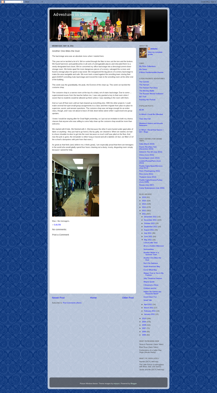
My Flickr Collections (147, 66)
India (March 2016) (146, 144)
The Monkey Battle (146, 91)
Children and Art (150, 288)
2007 (144, 328)
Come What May (150, 270)
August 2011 (149, 230)
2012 (144, 211)
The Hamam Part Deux (148, 88)
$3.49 (141, 110)
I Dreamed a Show (151, 285)
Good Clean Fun (150, 297)
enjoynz (117, 383)
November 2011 (150, 220)
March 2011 (149, 308)
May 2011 (148, 240)
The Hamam (144, 85)
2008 (144, 325)
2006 (144, 332)
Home (93, 297)
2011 (144, 214)
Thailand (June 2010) (147, 177)
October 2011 (149, 223)
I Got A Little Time (150, 243)
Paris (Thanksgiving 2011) (149, 171)
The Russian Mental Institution (151, 94)
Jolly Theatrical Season (153, 278)
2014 (144, 204)
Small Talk (148, 300)
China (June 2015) (146, 155)
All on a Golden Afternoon (154, 246)
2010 (144, 318)
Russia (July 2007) (146, 185)
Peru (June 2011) (146, 174)
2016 (144, 197)
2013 (144, 207)
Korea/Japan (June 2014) (149, 158)
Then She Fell (144, 119)
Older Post (128, 297)
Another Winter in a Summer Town (151, 254)
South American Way (152, 266)
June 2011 (148, 236)
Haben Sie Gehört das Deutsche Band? (152, 293)
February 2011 (150, 311)
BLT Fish (142, 97)
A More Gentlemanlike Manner (151, 72)
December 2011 (150, 217)
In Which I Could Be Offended (151, 114)
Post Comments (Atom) (72, 303)
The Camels (144, 82)
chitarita (153, 49)
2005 (144, 335)
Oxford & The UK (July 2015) (150, 152)
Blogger (134, 383)
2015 (144, 201)
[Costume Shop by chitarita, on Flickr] (75, 216)
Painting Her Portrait (147, 100)
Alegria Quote (149, 282)
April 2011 (148, 304)
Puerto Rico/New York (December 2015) (148, 148)
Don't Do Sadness (151, 263)
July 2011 (148, 233)
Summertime (149, 249)
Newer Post (58, 297)
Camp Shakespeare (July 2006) (152, 188)
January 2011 (149, 314)
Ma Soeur (143, 69)
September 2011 (151, 227)
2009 (144, 322)
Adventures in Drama (72, 15)
